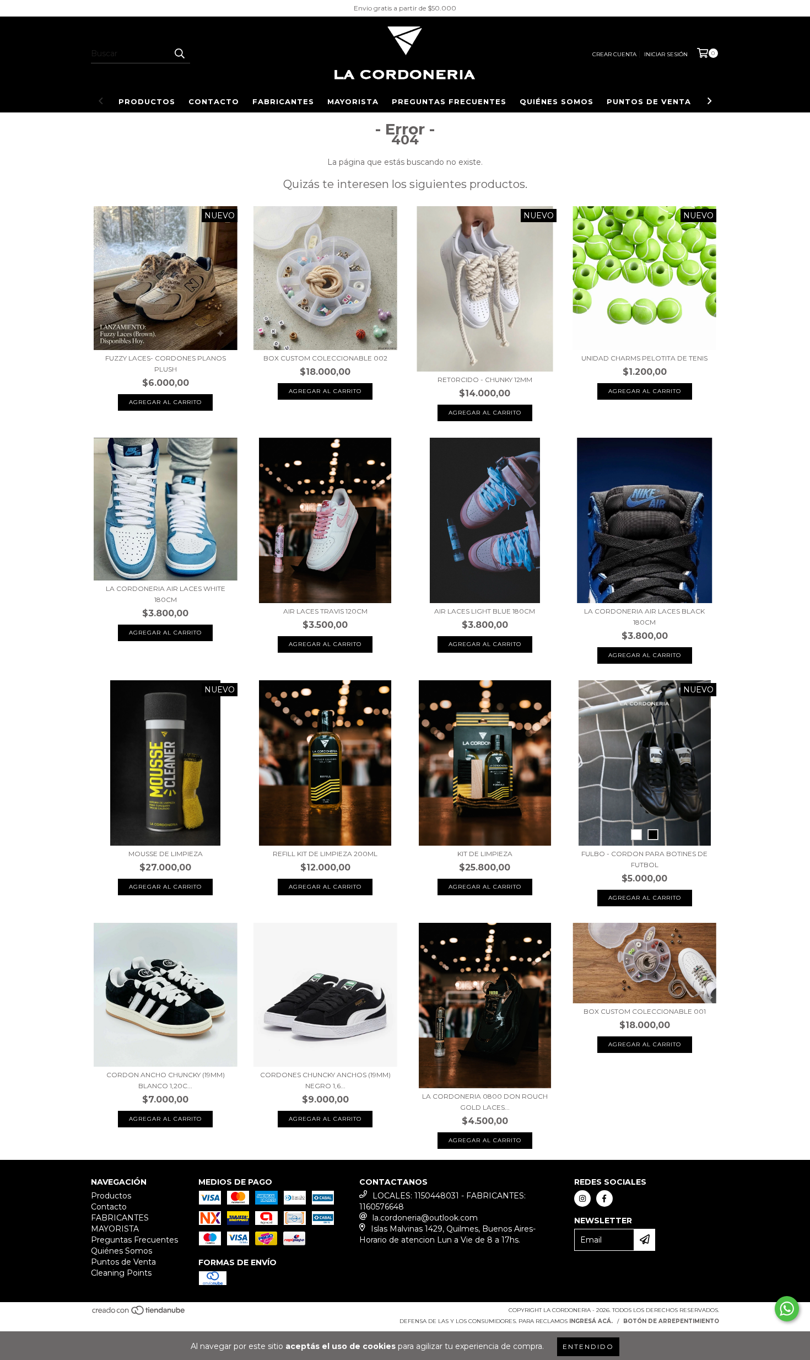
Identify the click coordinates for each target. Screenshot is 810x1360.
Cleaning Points (121, 1273)
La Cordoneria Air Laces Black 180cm (644, 616)
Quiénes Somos (556, 101)
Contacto (213, 101)
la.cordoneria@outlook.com (425, 1218)
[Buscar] (179, 53)
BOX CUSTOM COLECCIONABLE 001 (645, 1011)
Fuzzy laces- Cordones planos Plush (165, 363)
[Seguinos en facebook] (604, 1198)
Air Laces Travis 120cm (325, 611)
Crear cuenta (614, 54)
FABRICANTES (283, 101)
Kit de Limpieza (484, 854)
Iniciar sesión (666, 54)
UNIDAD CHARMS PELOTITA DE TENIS (644, 358)
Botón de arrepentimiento (671, 1321)
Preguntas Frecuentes (449, 101)
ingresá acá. (591, 1321)
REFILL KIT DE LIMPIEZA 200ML (325, 854)
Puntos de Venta (649, 101)
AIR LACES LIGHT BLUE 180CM (484, 611)
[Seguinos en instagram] (582, 1198)
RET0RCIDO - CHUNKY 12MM (485, 379)
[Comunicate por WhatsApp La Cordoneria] (787, 1308)
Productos (146, 101)
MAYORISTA (353, 101)
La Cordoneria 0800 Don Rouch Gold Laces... (485, 1101)
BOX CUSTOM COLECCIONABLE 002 (325, 358)
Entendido (588, 1346)
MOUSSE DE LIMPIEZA (165, 854)
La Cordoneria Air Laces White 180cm (165, 594)
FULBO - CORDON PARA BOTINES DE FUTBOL (644, 859)
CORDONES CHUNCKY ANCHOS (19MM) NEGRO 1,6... (325, 1080)
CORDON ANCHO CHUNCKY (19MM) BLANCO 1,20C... (165, 1080)
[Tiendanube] (139, 1313)
